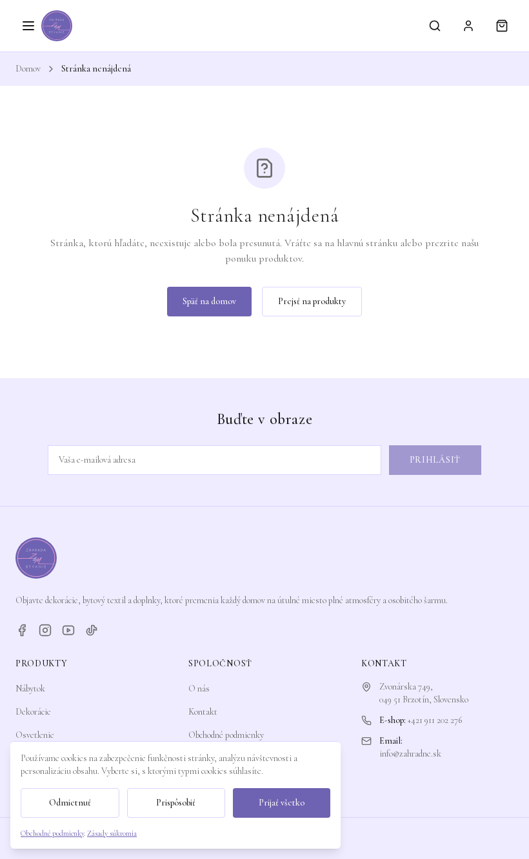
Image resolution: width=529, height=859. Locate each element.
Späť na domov (209, 301)
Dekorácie (33, 711)
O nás (199, 688)
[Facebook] (21, 630)
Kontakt (202, 711)
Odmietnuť (70, 802)
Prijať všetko (281, 802)
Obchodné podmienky (226, 734)
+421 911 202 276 (435, 720)
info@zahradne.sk (410, 753)
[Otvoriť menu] (28, 26)
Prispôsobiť (175, 802)
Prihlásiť (435, 459)
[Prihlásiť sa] (468, 25)
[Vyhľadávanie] (434, 25)
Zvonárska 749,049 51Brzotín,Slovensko (423, 693)
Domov (28, 68)
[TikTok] (91, 630)
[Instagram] (45, 630)
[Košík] (502, 25)
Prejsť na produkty (312, 301)
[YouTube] (68, 630)
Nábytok (30, 688)
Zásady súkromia (112, 833)
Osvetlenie (34, 734)
